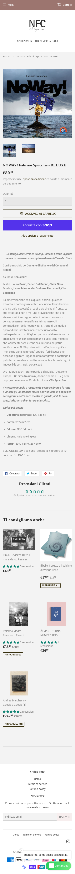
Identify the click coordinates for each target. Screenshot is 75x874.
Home (6, 56)
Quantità (8, 193)
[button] (11, 566)
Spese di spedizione (34, 179)
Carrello (67, 4)
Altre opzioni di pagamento (37, 235)
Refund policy (37, 789)
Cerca (37, 779)
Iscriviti (64, 816)
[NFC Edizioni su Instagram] (68, 842)
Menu (11, 4)
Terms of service (37, 784)
